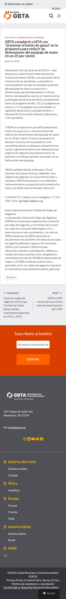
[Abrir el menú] (6, 555)
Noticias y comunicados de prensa (24, 37)
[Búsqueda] (51, 16)
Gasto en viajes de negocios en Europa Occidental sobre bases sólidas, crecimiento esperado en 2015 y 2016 (17, 305)
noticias (11, 277)
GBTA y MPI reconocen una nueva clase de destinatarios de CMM (49, 301)
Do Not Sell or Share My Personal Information (31, 587)
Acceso (56, 8)
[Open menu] (58, 16)
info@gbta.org (16, 427)
